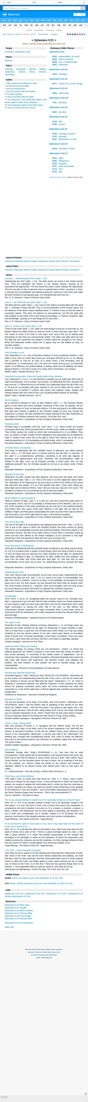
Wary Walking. (11, 749)
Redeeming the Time (14, 572)
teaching (59, 102)
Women (42, 72)
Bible (4, 34)
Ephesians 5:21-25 (58, 79)
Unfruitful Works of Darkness (18, 448)
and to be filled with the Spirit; (20, 97)
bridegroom (60, 161)
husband (59, 163)
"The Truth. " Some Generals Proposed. (23, 850)
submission (60, 93)
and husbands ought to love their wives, (25, 105)
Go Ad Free (4, 1097)
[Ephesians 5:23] (85, 496)
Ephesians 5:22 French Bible (18, 916)
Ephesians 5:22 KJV (21, 896)
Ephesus (9, 60)
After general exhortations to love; (22, 83)
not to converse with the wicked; (21, 91)
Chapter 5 (19, 34)
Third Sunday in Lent (14, 352)
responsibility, (65, 56)
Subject (42, 69)
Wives (32, 72)
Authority (9, 69)
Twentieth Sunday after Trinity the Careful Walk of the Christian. (34, 376)
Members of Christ (13, 699)
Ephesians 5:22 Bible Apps (17, 905)
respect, (67, 83)
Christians (9, 52)
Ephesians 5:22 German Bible (18, 918)
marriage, (63, 134)
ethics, (62, 59)
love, (64, 62)
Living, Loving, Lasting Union (18, 723)
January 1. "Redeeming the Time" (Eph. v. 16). (26, 278)
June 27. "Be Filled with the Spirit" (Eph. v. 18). (26, 302)
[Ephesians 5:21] (3, 496)
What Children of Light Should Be (20, 498)
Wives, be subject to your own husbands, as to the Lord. (37, 878)
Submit (22, 72)
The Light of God (12, 622)
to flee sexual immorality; (18, 86)
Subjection (9, 72)
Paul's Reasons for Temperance (19, 546)
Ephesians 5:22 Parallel (15, 908)
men (57, 169)
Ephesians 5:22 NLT (35, 893)
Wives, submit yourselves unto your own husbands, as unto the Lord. (41, 883)
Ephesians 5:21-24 (58, 69)
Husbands (20, 69)
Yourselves (10, 74)
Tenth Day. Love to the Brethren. (19, 776)
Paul (28, 52)
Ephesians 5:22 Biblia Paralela (19, 910)
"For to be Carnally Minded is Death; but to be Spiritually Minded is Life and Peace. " (43, 800)
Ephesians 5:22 (56, 52)
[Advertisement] (44, 229)
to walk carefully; (14, 94)
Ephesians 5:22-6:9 (58, 98)
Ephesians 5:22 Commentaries (19, 923)
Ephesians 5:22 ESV (56, 893)
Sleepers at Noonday (14, 474)
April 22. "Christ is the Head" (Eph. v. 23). (23, 326)
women (58, 124)
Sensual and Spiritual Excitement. (20, 673)
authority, (63, 148)
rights (58, 158)
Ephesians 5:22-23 (58, 107)
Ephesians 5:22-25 (58, 129)
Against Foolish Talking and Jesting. (21, 646)
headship (59, 74)
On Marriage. (11, 596)
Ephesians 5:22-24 (58, 117)
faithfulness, (64, 139)
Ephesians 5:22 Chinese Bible (18, 913)
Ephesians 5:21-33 (58, 88)
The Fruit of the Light (14, 522)
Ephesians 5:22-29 (58, 144)
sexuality (59, 136)
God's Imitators (12, 400)
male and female (63, 166)
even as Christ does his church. (21, 108)
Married (32, 69)
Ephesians (10, 34)
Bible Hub (9, 927)
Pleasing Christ (12, 424)
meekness (60, 64)
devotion (59, 112)
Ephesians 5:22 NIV (14, 893)
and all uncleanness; (16, 89)
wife (57, 121)
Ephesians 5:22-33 (58, 153)
